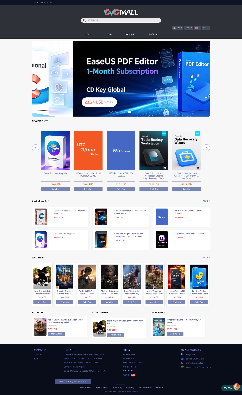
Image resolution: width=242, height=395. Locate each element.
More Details (56, 333)
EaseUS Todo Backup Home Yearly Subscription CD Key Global (186, 176)
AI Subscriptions (129, 354)
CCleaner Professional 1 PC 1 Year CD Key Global (84, 354)
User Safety (130, 387)
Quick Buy (55, 188)
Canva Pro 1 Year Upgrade (74, 366)
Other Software (129, 366)
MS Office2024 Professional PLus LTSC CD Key (55, 174)
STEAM (108, 34)
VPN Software (129, 358)
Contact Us (159, 387)
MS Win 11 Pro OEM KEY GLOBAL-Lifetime (81, 362)
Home (35, 2)
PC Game (130, 34)
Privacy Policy (117, 387)
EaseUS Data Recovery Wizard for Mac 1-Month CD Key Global (153, 176)
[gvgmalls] (121, 10)
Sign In (179, 27)
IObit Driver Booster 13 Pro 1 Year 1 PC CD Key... (83, 358)
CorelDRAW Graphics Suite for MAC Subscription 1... (85, 370)
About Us (43, 2)
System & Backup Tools (133, 362)
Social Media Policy (145, 387)
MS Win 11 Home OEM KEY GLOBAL (88, 174)
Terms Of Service (85, 387)
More (206, 200)
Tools (152, 34)
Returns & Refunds (102, 387)
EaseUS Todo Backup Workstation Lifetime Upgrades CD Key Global (121, 176)
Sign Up (189, 27)
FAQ (50, 2)
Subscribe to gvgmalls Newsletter (73, 381)
